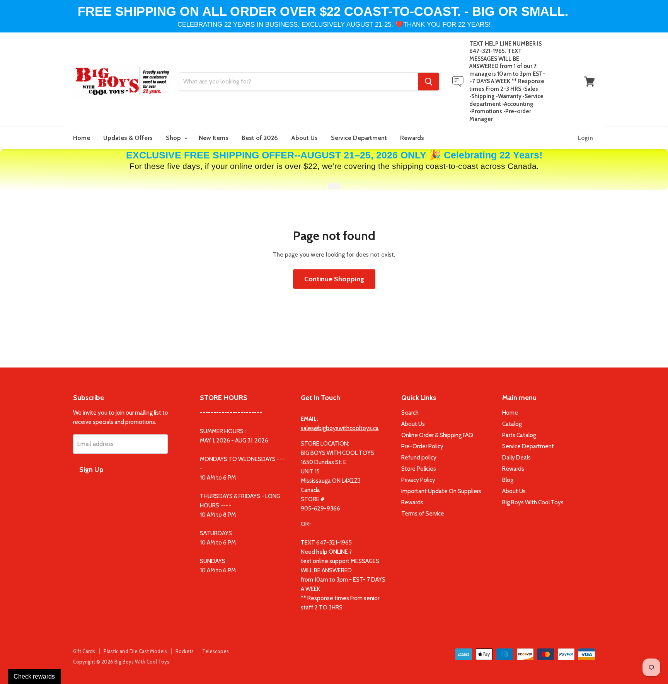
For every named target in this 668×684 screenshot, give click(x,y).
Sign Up (91, 469)
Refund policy (418, 457)
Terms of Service (422, 513)
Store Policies (418, 468)
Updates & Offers (128, 137)
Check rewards (34, 676)
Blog (507, 479)
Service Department (359, 137)
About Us (304, 137)
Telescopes (215, 651)
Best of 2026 (260, 137)
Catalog (512, 423)
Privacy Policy (418, 479)
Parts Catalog (519, 435)
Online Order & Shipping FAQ (437, 435)
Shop (174, 137)
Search (410, 412)
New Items (213, 137)
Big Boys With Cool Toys (533, 502)
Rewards (412, 137)
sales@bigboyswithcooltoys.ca (340, 428)
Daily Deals (516, 457)
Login (585, 137)
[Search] (428, 81)
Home (81, 137)
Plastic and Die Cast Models (135, 651)
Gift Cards (84, 651)
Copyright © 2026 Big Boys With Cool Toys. (121, 661)
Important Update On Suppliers (441, 491)
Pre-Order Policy (422, 446)
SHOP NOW (334, 186)
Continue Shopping (334, 279)
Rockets (185, 651)
